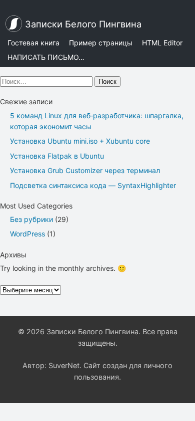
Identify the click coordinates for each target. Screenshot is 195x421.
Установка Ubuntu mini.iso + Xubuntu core (80, 141)
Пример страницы (100, 42)
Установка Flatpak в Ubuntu (57, 156)
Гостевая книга (34, 42)
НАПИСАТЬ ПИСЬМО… (46, 57)
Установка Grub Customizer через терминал (85, 170)
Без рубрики (31, 219)
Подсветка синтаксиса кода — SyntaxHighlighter (93, 185)
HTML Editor (162, 42)
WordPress (27, 233)
